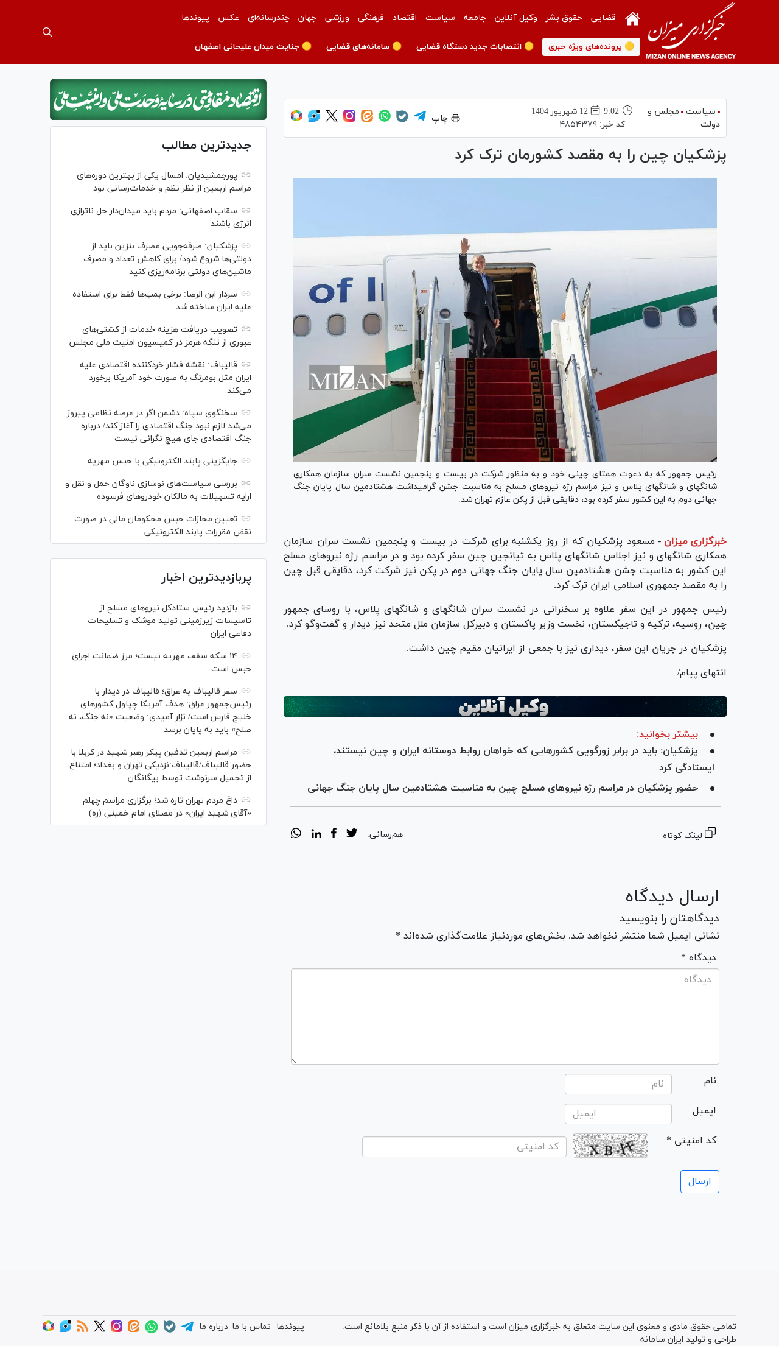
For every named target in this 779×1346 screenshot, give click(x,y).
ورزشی (337, 18)
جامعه (475, 18)
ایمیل (704, 1111)
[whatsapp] (296, 835)
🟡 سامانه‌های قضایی (364, 46)
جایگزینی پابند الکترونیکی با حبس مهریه (162, 461)
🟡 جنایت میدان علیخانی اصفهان (253, 46)
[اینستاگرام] (349, 119)
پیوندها (195, 18)
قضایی (603, 18)
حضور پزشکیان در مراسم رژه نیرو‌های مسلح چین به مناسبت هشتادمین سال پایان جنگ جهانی (502, 788)
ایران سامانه (661, 1339)
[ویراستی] (314, 119)
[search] (47, 32)
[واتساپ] (385, 119)
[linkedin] (316, 835)
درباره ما (213, 1327)
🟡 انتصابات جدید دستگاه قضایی (475, 46)
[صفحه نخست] (632, 18)
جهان (307, 18)
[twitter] (351, 835)
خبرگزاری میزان (695, 541)
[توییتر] (332, 119)
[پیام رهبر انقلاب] (158, 99)
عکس (228, 18)
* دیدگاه (698, 958)
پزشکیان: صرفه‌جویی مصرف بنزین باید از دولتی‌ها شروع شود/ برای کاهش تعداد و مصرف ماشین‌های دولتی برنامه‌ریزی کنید (167, 259)
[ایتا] (367, 119)
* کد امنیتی (691, 1140)
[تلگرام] (420, 119)
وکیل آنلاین (516, 18)
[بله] (402, 120)
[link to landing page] (690, 32)
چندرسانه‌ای (269, 18)
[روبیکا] (296, 119)
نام (710, 1081)
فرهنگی (371, 18)
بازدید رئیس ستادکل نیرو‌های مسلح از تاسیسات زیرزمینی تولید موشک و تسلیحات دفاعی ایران (169, 621)
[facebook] (334, 835)
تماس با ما (251, 1327)
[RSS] (82, 1330)
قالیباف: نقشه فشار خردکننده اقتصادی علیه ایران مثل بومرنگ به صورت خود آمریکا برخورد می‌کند (165, 377)
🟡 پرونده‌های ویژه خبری (591, 46)
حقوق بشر (564, 18)
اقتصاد (405, 18)
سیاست (440, 18)
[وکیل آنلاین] (505, 706)
